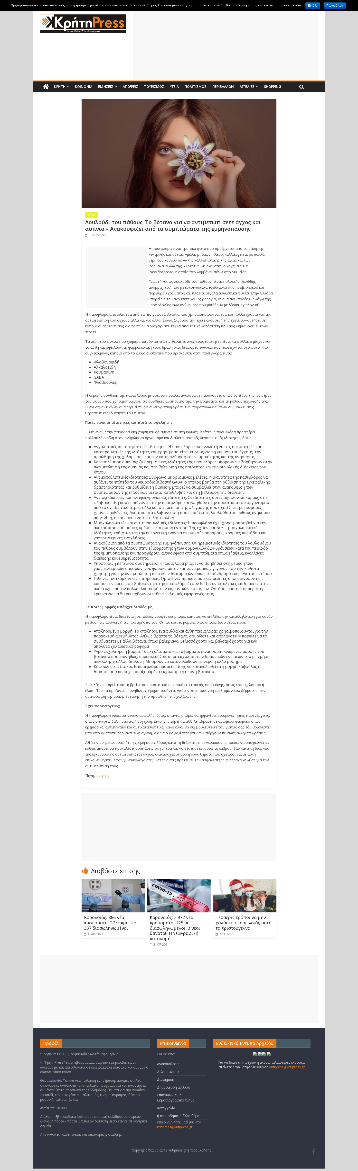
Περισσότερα (334, 5)
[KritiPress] (83, 17)
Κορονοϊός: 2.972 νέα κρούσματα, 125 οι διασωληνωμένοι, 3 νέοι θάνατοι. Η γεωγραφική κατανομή (175, 927)
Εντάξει (313, 5)
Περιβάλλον (223, 86)
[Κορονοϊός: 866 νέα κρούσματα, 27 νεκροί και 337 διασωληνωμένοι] (113, 882)
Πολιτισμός (196, 86)
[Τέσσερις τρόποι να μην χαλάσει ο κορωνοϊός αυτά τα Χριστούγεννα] (244, 882)
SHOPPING (272, 86)
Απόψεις (130, 86)
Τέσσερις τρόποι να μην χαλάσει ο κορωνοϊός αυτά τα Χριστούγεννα (244, 922)
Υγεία (174, 86)
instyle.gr (103, 775)
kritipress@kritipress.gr (174, 1127)
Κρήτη (60, 86)
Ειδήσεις (105, 86)
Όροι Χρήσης (200, 1150)
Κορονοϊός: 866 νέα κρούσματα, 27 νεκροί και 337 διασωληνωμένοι (111, 922)
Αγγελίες (247, 86)
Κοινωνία (83, 86)
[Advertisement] (225, 46)
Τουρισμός (154, 86)
